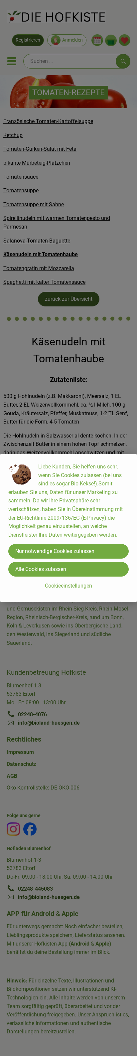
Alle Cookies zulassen (40, 569)
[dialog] (68, 528)
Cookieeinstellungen (68, 586)
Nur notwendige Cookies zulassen (54, 551)
